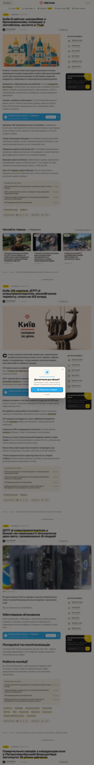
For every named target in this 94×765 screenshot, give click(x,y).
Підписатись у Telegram (48, 390)
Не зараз (47, 394)
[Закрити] (62, 369)
